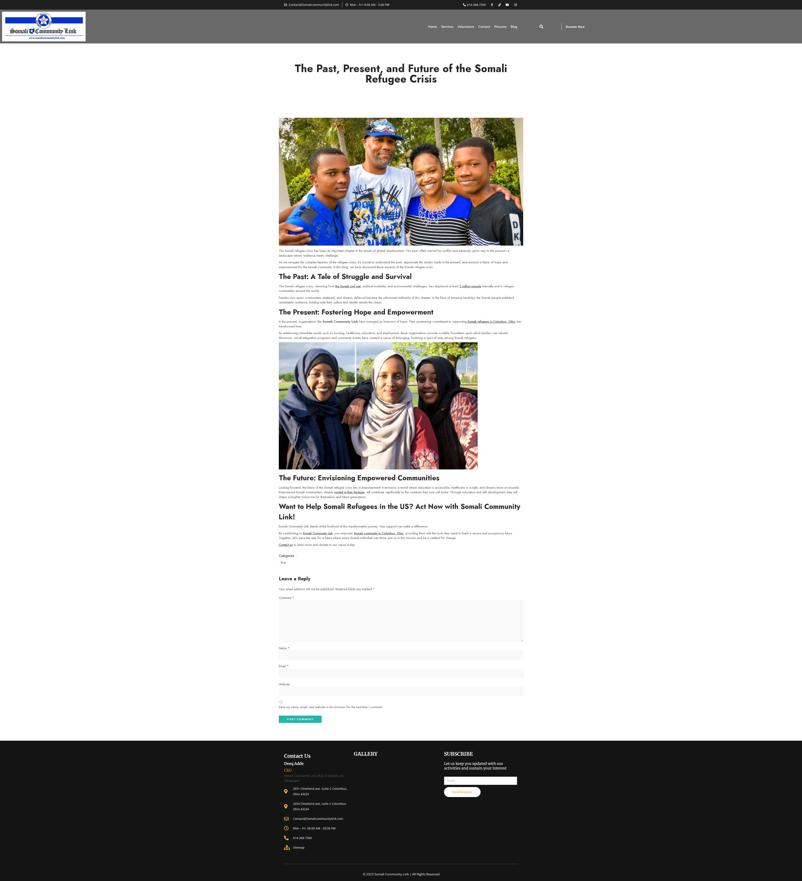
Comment (286, 598)
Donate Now (575, 26)
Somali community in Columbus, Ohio (378, 533)
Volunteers (466, 26)
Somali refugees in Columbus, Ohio (491, 321)
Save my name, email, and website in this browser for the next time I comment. (331, 707)
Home (432, 26)
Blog (514, 26)
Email (284, 666)
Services (447, 26)
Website (284, 684)
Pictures (500, 26)
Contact (484, 26)
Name (284, 648)
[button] (541, 26)
